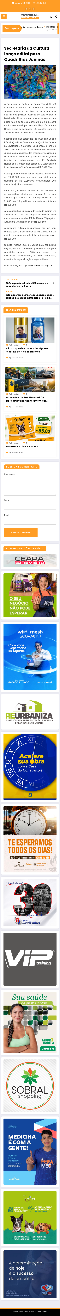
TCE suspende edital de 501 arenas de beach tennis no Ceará (27, 285)
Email (6, 515)
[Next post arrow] (53, 296)
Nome (6, 500)
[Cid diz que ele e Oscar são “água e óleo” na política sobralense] (30, 330)
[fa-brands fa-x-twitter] (30, 9)
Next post (10, 291)
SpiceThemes (42, 1312)
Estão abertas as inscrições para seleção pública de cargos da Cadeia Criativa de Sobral (29, 297)
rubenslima (14, 345)
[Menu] (4, 16)
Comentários (9, 474)
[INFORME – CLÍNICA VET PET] (30, 428)
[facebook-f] (26, 9)
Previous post (12, 279)
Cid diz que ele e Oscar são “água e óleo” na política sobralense (27, 350)
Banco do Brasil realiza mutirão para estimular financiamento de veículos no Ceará (26, 399)
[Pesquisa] (51, 17)
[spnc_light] (56, 17)
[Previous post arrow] (53, 283)
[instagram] (33, 9)
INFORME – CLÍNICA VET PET (38, 27)
